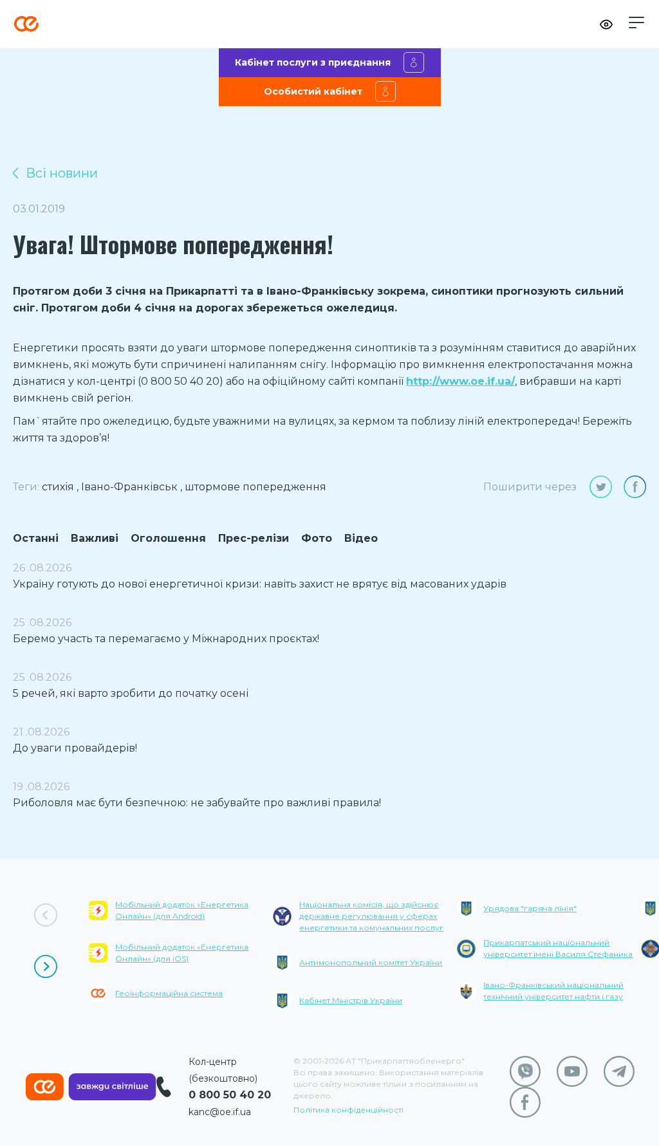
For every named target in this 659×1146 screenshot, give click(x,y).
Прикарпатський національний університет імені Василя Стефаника (558, 948)
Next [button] (45, 966)
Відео (361, 538)
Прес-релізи (253, 538)
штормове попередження (255, 487)
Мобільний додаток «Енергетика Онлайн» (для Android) (181, 910)
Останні (36, 538)
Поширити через (530, 487)
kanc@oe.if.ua (220, 1112)
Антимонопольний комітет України (370, 962)
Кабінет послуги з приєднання (313, 62)
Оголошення (168, 538)
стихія (58, 487)
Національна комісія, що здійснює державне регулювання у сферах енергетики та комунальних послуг (371, 916)
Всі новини (62, 173)
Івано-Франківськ (129, 487)
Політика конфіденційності (348, 1109)
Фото (316, 538)
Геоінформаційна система (169, 993)
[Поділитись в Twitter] (600, 487)
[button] (636, 22)
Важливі (94, 538)
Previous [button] (45, 915)
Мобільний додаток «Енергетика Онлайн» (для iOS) (181, 952)
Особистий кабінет (313, 91)
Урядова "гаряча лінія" (530, 908)
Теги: (26, 487)
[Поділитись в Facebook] (635, 487)
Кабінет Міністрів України (350, 1000)
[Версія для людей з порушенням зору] (606, 24)
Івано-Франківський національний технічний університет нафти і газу (553, 990)
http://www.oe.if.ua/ (460, 381)
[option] (181, 960)
